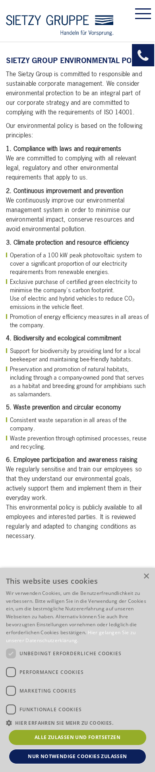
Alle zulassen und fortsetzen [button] (77, 737)
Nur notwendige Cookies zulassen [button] (77, 756)
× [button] (146, 576)
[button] (77, 722)
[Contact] (143, 55)
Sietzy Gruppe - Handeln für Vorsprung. (59, 21)
